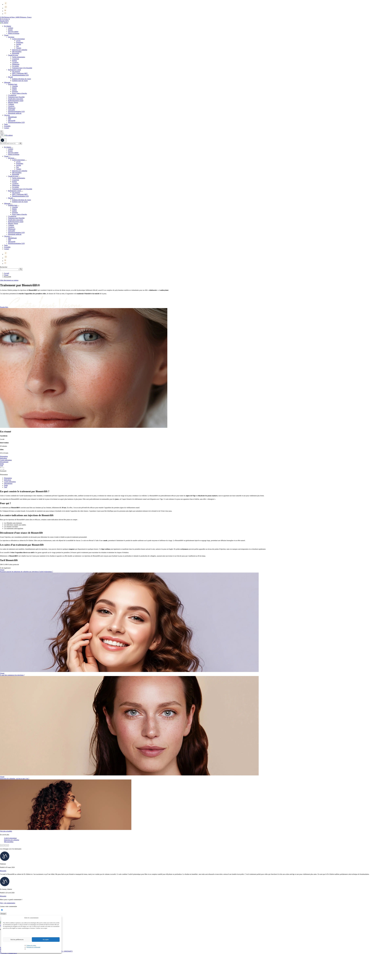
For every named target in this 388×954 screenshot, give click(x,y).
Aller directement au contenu (9, 280)
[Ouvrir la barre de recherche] (1, 131)
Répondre (3, 871)
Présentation (8, 478)
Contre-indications (10, 482)
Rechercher (3, 267)
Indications (7, 480)
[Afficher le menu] (2, 134)
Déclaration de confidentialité (33, 947)
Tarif (5, 487)
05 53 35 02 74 (5, 19)
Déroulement (8, 483)
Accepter (46, 939)
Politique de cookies (31, 945)
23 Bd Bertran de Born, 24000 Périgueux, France (16, 17)
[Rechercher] (20, 143)
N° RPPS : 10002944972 (64, 951)
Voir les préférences (17, 939)
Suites (6, 485)
